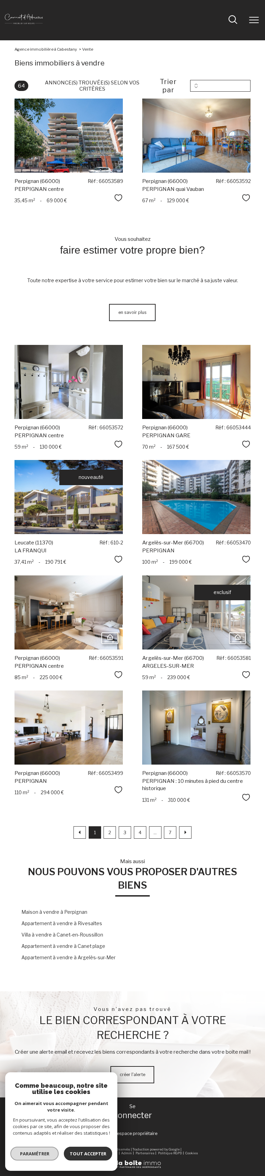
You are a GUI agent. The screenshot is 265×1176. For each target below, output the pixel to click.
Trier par (168, 86)
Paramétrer (34, 1154)
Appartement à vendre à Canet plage (63, 946)
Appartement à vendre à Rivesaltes (61, 923)
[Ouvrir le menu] (254, 20)
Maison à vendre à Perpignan (54, 912)
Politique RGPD (170, 1153)
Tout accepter (88, 1154)
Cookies (191, 1153)
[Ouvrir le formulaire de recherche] (233, 20)
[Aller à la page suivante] (185, 832)
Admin (126, 1153)
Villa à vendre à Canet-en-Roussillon (62, 935)
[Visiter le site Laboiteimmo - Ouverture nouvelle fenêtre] (132, 1167)
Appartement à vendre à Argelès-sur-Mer (68, 957)
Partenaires (145, 1153)
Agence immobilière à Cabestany (45, 49)
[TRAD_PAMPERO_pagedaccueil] (24, 26)
